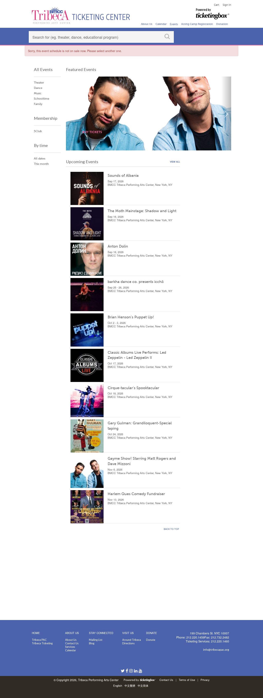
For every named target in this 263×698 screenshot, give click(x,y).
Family (38, 104)
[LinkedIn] (136, 671)
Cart (216, 4)
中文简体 (143, 686)
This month (41, 163)
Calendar (70, 650)
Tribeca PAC (39, 639)
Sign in (227, 4)
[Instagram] (131, 671)
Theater (39, 82)
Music (38, 93)
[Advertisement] (208, 220)
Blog (91, 643)
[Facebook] (127, 671)
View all (175, 162)
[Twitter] (123, 671)
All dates (39, 158)
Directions (128, 643)
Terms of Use (187, 680)
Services (70, 646)
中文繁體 (130, 686)
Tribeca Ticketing (42, 643)
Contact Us (71, 643)
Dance (38, 88)
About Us (70, 639)
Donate (150, 639)
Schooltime (41, 98)
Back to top (171, 528)
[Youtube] (140, 671)
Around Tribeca (131, 639)
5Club (38, 131)
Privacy (205, 680)
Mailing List (95, 639)
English (117, 686)
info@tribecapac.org (216, 649)
